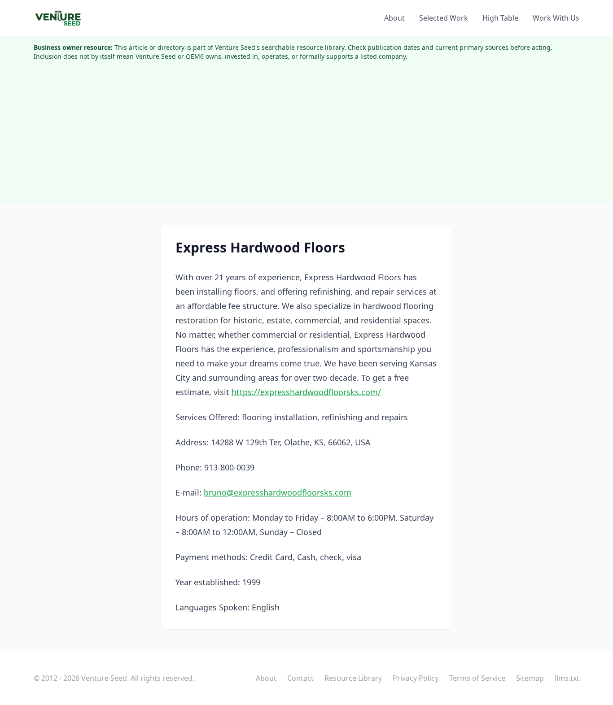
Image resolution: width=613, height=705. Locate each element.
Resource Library (353, 678)
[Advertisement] (306, 135)
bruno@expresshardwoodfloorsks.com (277, 492)
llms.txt (567, 678)
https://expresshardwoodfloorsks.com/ (306, 392)
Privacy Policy (415, 678)
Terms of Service (477, 678)
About (394, 18)
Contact (300, 678)
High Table (500, 18)
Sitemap (530, 678)
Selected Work (443, 18)
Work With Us (556, 18)
